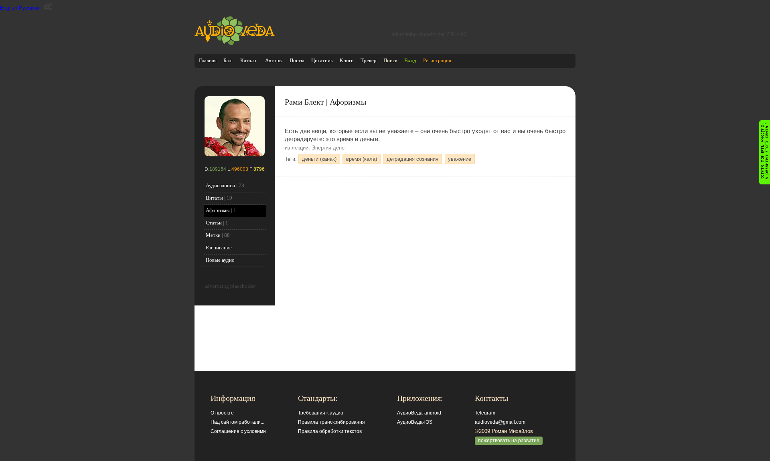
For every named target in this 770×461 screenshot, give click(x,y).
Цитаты (214, 198)
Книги (347, 60)
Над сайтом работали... (237, 422)
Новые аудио (220, 260)
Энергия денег (329, 148)
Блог (228, 60)
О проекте (222, 413)
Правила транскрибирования (331, 422)
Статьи (214, 223)
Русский (29, 8)
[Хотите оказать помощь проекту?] (764, 152)
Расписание (219, 248)
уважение (459, 159)
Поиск (390, 60)
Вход (410, 60)
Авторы (274, 60)
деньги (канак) (319, 159)
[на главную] (235, 43)
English (8, 8)
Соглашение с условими (238, 431)
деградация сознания (412, 159)
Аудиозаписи (220, 185)
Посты (297, 60)
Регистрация (437, 60)
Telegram (485, 413)
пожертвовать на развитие (508, 440)
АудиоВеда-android (419, 413)
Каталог (249, 60)
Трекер (369, 60)
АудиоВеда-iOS (414, 422)
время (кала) (361, 159)
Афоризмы (218, 210)
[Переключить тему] (48, 7)
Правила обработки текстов (330, 431)
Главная (208, 60)
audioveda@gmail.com (500, 422)
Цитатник (322, 60)
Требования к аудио (320, 413)
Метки (213, 235)
